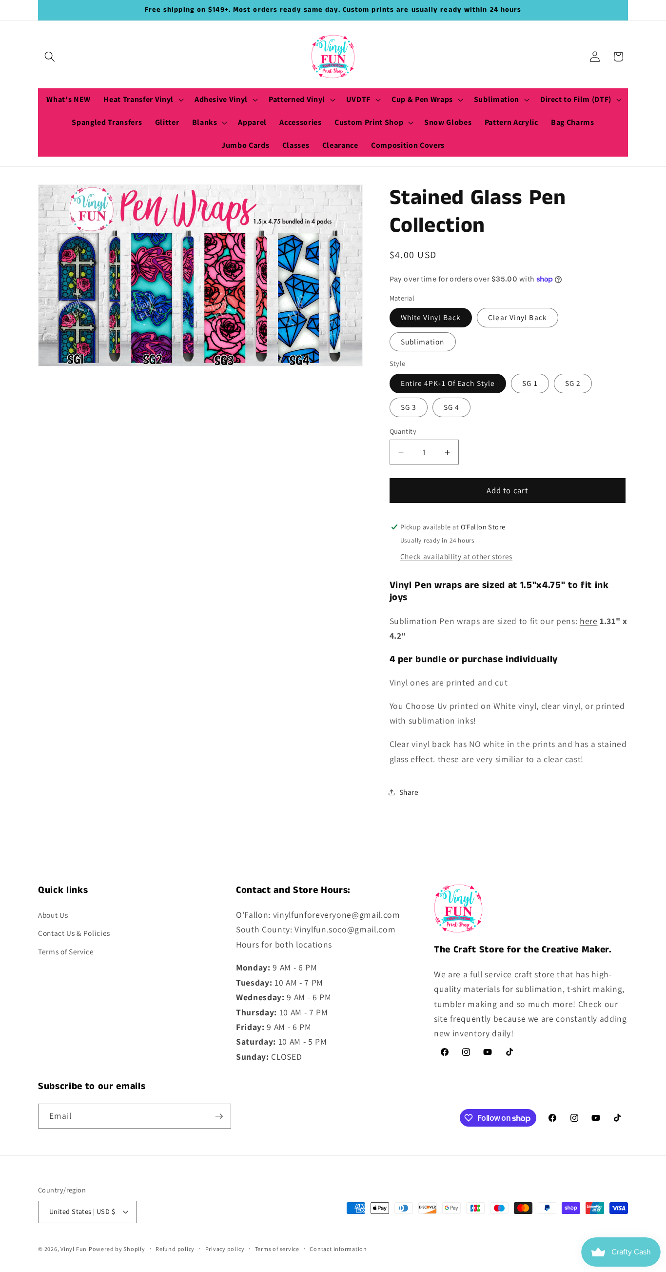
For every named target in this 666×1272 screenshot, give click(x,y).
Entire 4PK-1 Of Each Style (448, 383)
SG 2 (573, 383)
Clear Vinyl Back (517, 318)
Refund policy (175, 1248)
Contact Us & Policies (74, 933)
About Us (53, 915)
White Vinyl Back (431, 318)
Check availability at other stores (456, 557)
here (589, 621)
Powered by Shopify (117, 1248)
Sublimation (423, 341)
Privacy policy (225, 1248)
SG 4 (451, 407)
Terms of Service (66, 951)
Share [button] (409, 792)
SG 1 (529, 383)
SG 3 (408, 407)
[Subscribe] (219, 1116)
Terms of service (277, 1248)
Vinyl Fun (73, 1248)
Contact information (338, 1248)
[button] (49, 56)
